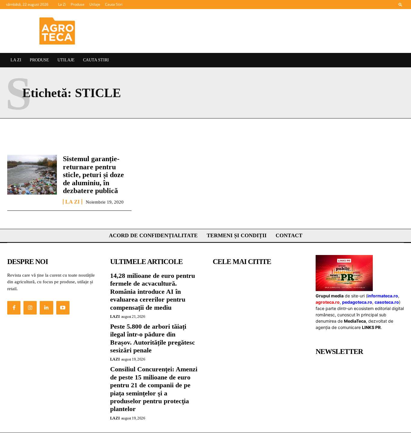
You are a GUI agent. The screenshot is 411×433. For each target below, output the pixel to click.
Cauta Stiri (113, 4)
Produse (78, 4)
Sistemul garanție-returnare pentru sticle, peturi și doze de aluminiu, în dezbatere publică (93, 175)
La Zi (62, 4)
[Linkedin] (46, 307)
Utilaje (94, 4)
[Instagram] (30, 307)
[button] (400, 4)
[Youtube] (63, 307)
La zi (72, 201)
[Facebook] (13, 307)
